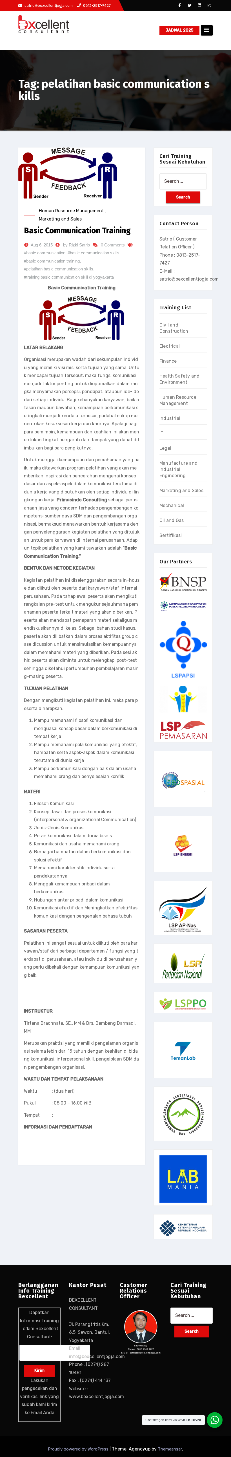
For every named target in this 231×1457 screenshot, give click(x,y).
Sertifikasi (170, 535)
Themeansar (170, 1449)
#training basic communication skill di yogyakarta (69, 277)
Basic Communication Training (77, 230)
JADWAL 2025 (179, 30)
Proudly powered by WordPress (79, 1449)
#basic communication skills (93, 252)
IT (161, 433)
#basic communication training (52, 261)
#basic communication (44, 252)
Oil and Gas (171, 520)
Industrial (169, 418)
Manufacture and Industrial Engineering (178, 469)
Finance (168, 361)
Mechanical (171, 505)
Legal (165, 448)
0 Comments (113, 245)
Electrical (169, 346)
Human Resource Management (71, 210)
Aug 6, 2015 (42, 245)
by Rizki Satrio (76, 245)
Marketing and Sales (60, 219)
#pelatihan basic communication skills (58, 268)
